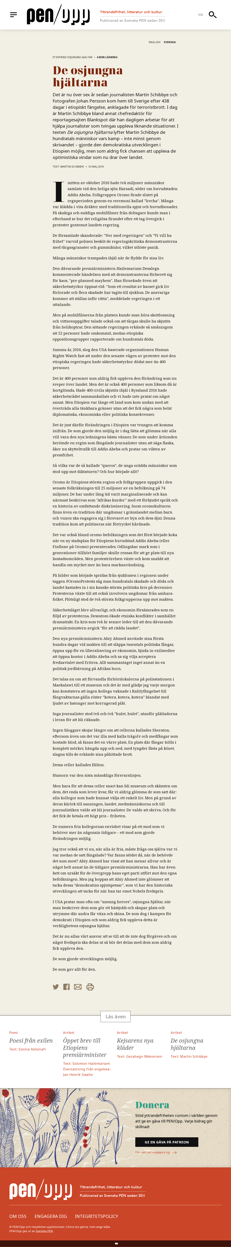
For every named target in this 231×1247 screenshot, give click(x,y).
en (200, 15)
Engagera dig (51, 1216)
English (155, 42)
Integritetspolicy (96, 1216)
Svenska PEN (44, 1231)
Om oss (17, 1216)
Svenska (170, 42)
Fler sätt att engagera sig (153, 1152)
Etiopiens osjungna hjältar (72, 57)
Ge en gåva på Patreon (167, 1142)
